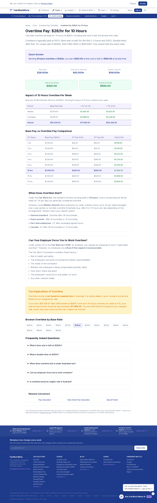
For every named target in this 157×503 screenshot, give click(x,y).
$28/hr (78, 325)
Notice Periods (85, 464)
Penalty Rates (38, 479)
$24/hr (49, 325)
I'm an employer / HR (38, 16)
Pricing (129, 462)
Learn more (36, 431)
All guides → (61, 477)
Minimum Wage (38, 477)
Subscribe (140, 448)
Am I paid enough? (63, 472)
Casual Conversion (87, 467)
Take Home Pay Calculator (78, 400)
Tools (34, 25)
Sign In (129, 472)
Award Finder (112, 400)
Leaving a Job (62, 460)
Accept (143, 3)
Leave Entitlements (40, 474)
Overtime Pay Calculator (49, 25)
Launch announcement (135, 469)
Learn (113, 16)
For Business (131, 464)
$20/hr (30, 325)
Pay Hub (36, 460)
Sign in (130, 10)
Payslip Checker (39, 482)
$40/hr (125, 325)
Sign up (138, 10)
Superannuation (39, 464)
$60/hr (58, 330)
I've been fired (62, 469)
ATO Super (43, 499)
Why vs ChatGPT (133, 467)
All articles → (84, 469)
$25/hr (58, 325)
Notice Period (38, 469)
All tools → (37, 486)
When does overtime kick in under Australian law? (53, 363)
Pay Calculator (45, 400)
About (56, 496)
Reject (133, 3)
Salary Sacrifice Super (41, 467)
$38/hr (116, 325)
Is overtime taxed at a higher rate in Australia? (51, 381)
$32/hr (97, 325)
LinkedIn (96, 496)
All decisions (108, 460)
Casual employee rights (65, 474)
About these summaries (112, 462)
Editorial (72, 496)
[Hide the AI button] (153, 493)
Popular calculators (73, 16)
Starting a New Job (63, 462)
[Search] (145, 10)
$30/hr (87, 325)
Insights (104, 16)
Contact (87, 496)
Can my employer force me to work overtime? (51, 372)
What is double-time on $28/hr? (44, 354)
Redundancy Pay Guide (88, 462)
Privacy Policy (46, 3)
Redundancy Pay (39, 472)
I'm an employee (19, 16)
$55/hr (49, 330)
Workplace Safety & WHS (66, 467)
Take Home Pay (39, 462)
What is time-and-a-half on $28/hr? (46, 345)
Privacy (49, 496)
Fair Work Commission (31, 499)
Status (80, 496)
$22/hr (39, 325)
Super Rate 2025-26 (87, 460)
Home (28, 25)
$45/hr (30, 330)
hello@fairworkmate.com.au (20, 469)
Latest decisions (91, 16)
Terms (42, 496)
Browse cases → (109, 464)
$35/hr (106, 325)
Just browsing (57, 16)
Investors (64, 496)
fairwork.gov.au (45, 412)
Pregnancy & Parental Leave (67, 464)
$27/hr (68, 325)
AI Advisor (130, 460)
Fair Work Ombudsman (17, 499)
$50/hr (39, 330)
